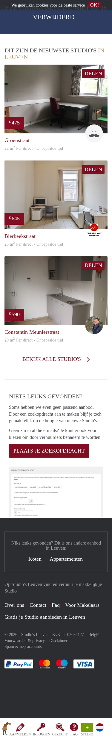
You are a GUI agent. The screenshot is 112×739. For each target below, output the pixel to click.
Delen (93, 74)
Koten (35, 559)
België (93, 634)
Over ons (14, 605)
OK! (94, 4)
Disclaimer (58, 640)
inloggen (41, 734)
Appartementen (66, 559)
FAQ (74, 734)
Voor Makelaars (82, 605)
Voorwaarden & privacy (24, 640)
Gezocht (60, 734)
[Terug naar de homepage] (6, 730)
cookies (42, 5)
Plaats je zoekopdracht (49, 451)
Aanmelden (20, 734)
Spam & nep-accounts (23, 646)
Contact (38, 605)
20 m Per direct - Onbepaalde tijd (33, 340)
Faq (56, 605)
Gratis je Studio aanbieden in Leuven (44, 617)
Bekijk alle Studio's (52, 359)
